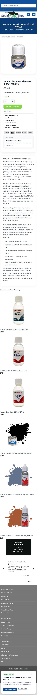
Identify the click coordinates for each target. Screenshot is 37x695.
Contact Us (4, 596)
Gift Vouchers (5, 606)
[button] (28, 14)
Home (6, 30)
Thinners (20, 37)
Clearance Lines (6, 593)
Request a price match (12, 127)
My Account (5, 599)
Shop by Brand (6, 658)
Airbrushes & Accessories (9, 655)
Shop (11, 30)
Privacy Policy (5, 622)
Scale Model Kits (6, 641)
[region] (18, 568)
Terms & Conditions (7, 625)
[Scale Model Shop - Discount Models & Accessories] (13, 14)
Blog (2, 662)
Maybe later (22, 689)
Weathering (5, 651)
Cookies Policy (6, 629)
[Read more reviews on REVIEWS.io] (18, 552)
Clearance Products (7, 632)
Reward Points (6, 618)
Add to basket (12, 106)
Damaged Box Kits (7, 589)
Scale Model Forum (7, 610)
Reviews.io (4, 636)
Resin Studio (5, 613)
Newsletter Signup (7, 603)
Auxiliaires (29, 30)
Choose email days (10, 689)
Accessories (5, 644)
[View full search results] (3, 2)
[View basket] (33, 14)
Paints (3, 648)
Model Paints (19, 30)
